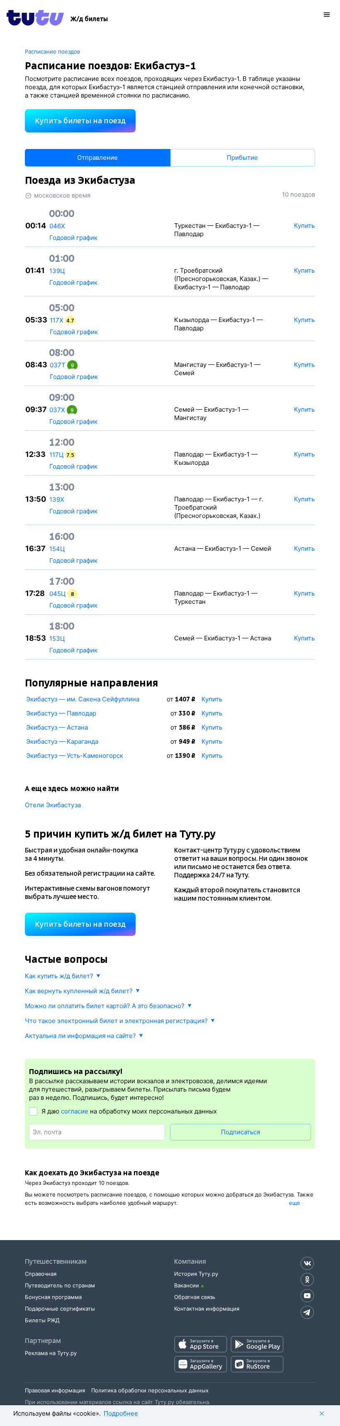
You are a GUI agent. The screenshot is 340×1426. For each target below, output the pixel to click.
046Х (57, 226)
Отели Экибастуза (53, 805)
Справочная (40, 1273)
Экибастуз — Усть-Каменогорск (74, 755)
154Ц (57, 549)
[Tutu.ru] (35, 19)
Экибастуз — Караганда (62, 741)
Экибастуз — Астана (57, 727)
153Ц (57, 638)
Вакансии (186, 1285)
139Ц (57, 271)
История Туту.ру (196, 1273)
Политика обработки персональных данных (150, 1390)
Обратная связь (194, 1297)
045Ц (57, 594)
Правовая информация (55, 1390)
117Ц (56, 455)
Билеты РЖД (42, 1320)
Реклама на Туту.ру (51, 1353)
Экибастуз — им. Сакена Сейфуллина (82, 699)
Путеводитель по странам (60, 1285)
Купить (212, 699)
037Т (58, 365)
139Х (56, 499)
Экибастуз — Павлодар (61, 713)
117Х (56, 320)
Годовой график (73, 238)
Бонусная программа (53, 1297)
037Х (57, 410)
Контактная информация (206, 1308)
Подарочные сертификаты (60, 1308)
